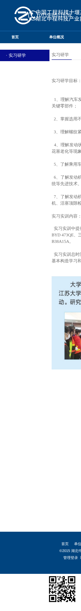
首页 (65, 544)
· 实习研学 (16, 55)
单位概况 (56, 37)
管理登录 (70, 558)
